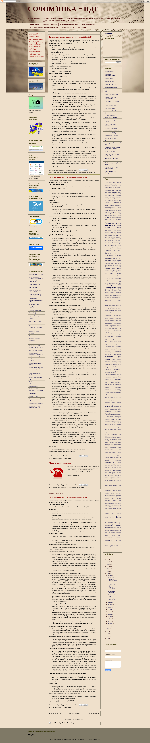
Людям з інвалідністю (68, 27)
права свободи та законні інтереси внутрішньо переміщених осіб (113, 460)
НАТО (108, 265)
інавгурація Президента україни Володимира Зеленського (113, 543)
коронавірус (108, 411)
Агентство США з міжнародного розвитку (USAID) (35, 305)
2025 (108, 559)
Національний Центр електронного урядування (36, 389)
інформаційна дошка (109, 548)
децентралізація (80, 172)
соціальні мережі (110, 502)
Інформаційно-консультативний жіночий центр (36, 300)
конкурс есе (113, 408)
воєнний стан (118, 333)
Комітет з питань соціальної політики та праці (35, 373)
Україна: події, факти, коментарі (110, 124)
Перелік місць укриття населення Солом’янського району (113, 273)
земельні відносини (116, 395)
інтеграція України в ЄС (115, 545)
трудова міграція (90, 172)
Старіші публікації (93, 713)
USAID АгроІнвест (113, 202)
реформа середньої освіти (110, 480)
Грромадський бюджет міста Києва (113, 229)
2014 (108, 638)
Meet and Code (111, 200)
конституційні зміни (115, 409)
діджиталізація (117, 367)
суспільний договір (110, 513)
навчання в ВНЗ (108, 424)
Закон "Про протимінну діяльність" (113, 237)
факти (69, 458)
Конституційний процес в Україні (111, 120)
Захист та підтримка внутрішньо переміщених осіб (44, 27)
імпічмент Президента (110, 542)
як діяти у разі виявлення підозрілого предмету (113, 532)
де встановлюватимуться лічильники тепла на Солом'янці (113, 346)
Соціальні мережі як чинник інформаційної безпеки (112, 147)
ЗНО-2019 (118, 235)
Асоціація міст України (35, 310)
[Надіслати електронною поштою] (80, 170)
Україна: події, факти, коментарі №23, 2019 (68, 497)
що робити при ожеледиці (114, 530)
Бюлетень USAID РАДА (111, 133)
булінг (109, 322)
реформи (107, 483)
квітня (110, 619)
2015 (108, 636)
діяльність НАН (108, 369)
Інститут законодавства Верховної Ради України (35, 295)
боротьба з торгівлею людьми (114, 317)
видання (108, 330)
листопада (111, 602)
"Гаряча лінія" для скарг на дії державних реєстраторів (68, 487)
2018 (108, 629)
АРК (120, 213)
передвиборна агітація (115, 447)
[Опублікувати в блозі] (82, 170)
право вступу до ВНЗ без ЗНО (113, 467)
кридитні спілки (114, 414)
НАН (106, 265)
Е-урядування (32, 343)
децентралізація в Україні (113, 356)
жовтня (110, 604)
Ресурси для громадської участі (69, 24)
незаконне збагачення (109, 427)
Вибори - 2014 (111, 219)
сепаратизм (118, 493)
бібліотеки (113, 321)
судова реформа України (110, 508)
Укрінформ (75, 475)
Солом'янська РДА (117, 281)
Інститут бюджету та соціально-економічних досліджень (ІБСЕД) (35, 285)
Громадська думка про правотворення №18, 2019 (70, 36)
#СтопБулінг (112, 197)
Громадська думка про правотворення (64, 172)
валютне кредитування (110, 325)
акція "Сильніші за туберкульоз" (114, 297)
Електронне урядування (50, 24)
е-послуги (107, 374)
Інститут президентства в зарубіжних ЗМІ (111, 167)
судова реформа (116, 506)
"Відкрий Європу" (108, 182)
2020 (108, 571)
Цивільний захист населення (112, 113)
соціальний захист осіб (113, 500)
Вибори (31, 318)
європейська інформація (113, 538)
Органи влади (32, 393)
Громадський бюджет (113, 227)
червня (110, 614)
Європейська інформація (88, 24)
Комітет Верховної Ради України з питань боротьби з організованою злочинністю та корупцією (36, 348)
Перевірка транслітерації (110, 270)
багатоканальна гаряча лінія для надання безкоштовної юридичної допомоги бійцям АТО (113, 305)
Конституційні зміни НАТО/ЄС (113, 258)
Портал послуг (82, 27)
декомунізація (107, 351)
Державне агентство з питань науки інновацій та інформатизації (36, 327)
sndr (85, 739)
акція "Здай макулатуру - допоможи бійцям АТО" (113, 295)
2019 (108, 573)
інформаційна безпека (113, 547)
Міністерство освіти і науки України (113, 263)
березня (110, 621)
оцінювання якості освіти (115, 442)
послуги (107, 455)
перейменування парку (110, 450)
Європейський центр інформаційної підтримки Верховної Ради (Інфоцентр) (36, 279)
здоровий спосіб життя (111, 394)
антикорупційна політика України (113, 298)
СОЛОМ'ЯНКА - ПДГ (63, 10)
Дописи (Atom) (79, 719)
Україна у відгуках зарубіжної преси (113, 163)
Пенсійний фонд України (113, 268)
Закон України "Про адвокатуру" (113, 238)
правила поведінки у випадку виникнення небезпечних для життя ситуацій (113, 464)
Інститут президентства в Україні (113, 210)
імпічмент (118, 540)
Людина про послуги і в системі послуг (111, 97)
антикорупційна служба (113, 300)
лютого (110, 623)
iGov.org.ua (107, 203)
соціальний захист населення (113, 498)
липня (110, 612)
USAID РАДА (117, 200)
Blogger (97, 739)
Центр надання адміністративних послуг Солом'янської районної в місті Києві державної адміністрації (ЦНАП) (111, 81)
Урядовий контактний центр (35, 399)
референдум (118, 475)
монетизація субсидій (115, 422)
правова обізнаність (110, 469)
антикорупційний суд (110, 302)
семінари (112, 493)
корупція (119, 413)
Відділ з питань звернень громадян (35, 322)
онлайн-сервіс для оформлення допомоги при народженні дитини (113, 436)
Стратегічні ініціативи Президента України (110, 172)
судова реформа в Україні (113, 509)
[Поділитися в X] (83, 170)
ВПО (107, 217)
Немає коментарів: (71, 170)
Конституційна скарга (109, 255)
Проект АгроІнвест (110, 151)
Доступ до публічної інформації (34, 339)
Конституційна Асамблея (111, 135)
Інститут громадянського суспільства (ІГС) (35, 290)
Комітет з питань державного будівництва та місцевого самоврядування (36, 354)
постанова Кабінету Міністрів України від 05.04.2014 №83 (113, 457)
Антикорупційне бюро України (113, 215)
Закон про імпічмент (109, 245)
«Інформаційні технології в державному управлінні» (112, 159)
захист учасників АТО (115, 390)
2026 (108, 557)
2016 (108, 633)
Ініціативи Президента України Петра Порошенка (112, 129)
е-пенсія (119, 372)
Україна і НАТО (115, 285)
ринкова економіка (113, 485)
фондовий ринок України (110, 519)
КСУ (116, 245)
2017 (108, 631)
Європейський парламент (115, 208)
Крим (119, 262)
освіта (114, 437)
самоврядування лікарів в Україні (113, 490)
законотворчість (108, 389)
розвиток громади (117, 487)
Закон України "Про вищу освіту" (113, 240)
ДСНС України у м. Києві (110, 230)
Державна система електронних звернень (110, 74)
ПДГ (111, 265)
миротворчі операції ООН (111, 419)
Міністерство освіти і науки (34, 382)
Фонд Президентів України (36, 403)
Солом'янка (110, 281)
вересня (110, 607)
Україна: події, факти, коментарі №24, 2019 (68, 177)
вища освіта (112, 333)
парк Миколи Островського (111, 444)
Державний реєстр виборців (34, 332)
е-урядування (113, 374)
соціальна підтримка (115, 497)
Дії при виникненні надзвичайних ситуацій (111, 116)
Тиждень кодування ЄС (109, 283)
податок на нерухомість (114, 454)
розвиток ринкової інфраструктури (113, 488)
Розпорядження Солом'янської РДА (113, 143)
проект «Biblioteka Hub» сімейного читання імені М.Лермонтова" (113, 470)
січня (109, 626)
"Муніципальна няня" (109, 190)
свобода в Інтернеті (110, 492)
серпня (110, 609)
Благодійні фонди (34, 313)
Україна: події (63, 458)
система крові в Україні (110, 495)
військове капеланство (110, 334)
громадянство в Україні (113, 344)
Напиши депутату (34, 386)
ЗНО (114, 235)
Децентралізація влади (35, 336)
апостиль (119, 302)
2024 (108, 562)
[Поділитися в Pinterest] (87, 170)
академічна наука (114, 293)
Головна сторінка (34, 24)
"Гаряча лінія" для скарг (60, 462)
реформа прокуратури (115, 478)
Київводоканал (112, 247)
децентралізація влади (110, 357)
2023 (108, 564)
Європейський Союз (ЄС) (36, 274)
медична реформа (109, 418)
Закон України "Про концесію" (111, 242)
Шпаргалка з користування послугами (112, 102)
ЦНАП (119, 289)
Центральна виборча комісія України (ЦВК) (35, 406)
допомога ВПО (109, 359)
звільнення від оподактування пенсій (113, 392)
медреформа (118, 417)
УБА (116, 283)
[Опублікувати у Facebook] (85, 170)
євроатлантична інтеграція (113, 537)
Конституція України (110, 260)
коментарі (56, 458)
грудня (110, 575)
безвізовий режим (116, 308)
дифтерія (119, 357)
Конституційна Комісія (115, 253)
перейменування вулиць (113, 449)
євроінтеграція (108, 540)
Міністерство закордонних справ (36, 378)
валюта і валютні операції (115, 323)
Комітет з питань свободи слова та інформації (36, 368)
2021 (108, 569)
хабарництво (110, 522)
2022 (108, 566)
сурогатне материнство (115, 511)
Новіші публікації (55, 713)
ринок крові (110, 487)
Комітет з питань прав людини (35, 363)
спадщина (107, 505)
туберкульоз (113, 515)
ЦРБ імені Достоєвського (111, 290)
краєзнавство (108, 414)
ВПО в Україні (113, 217)
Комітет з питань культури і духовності (36, 359)
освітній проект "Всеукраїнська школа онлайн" (113, 439)
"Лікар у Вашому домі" (113, 188)
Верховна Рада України (35, 316)
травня (110, 616)
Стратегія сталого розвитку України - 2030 (112, 155)
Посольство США (33, 396)
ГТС (120, 221)
